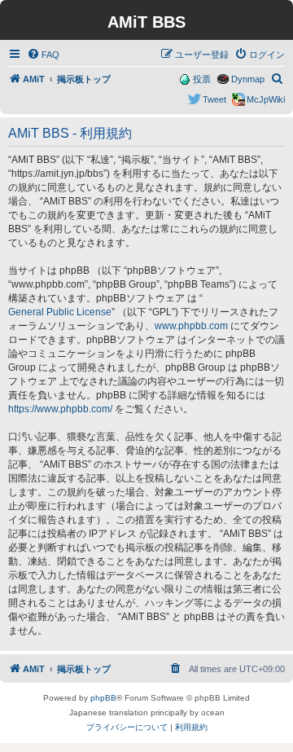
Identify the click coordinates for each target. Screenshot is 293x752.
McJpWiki (266, 99)
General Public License (60, 312)
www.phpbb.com (191, 326)
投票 (202, 79)
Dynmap (248, 79)
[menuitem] (43, 54)
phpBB (103, 697)
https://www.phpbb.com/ (60, 409)
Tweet (214, 99)
